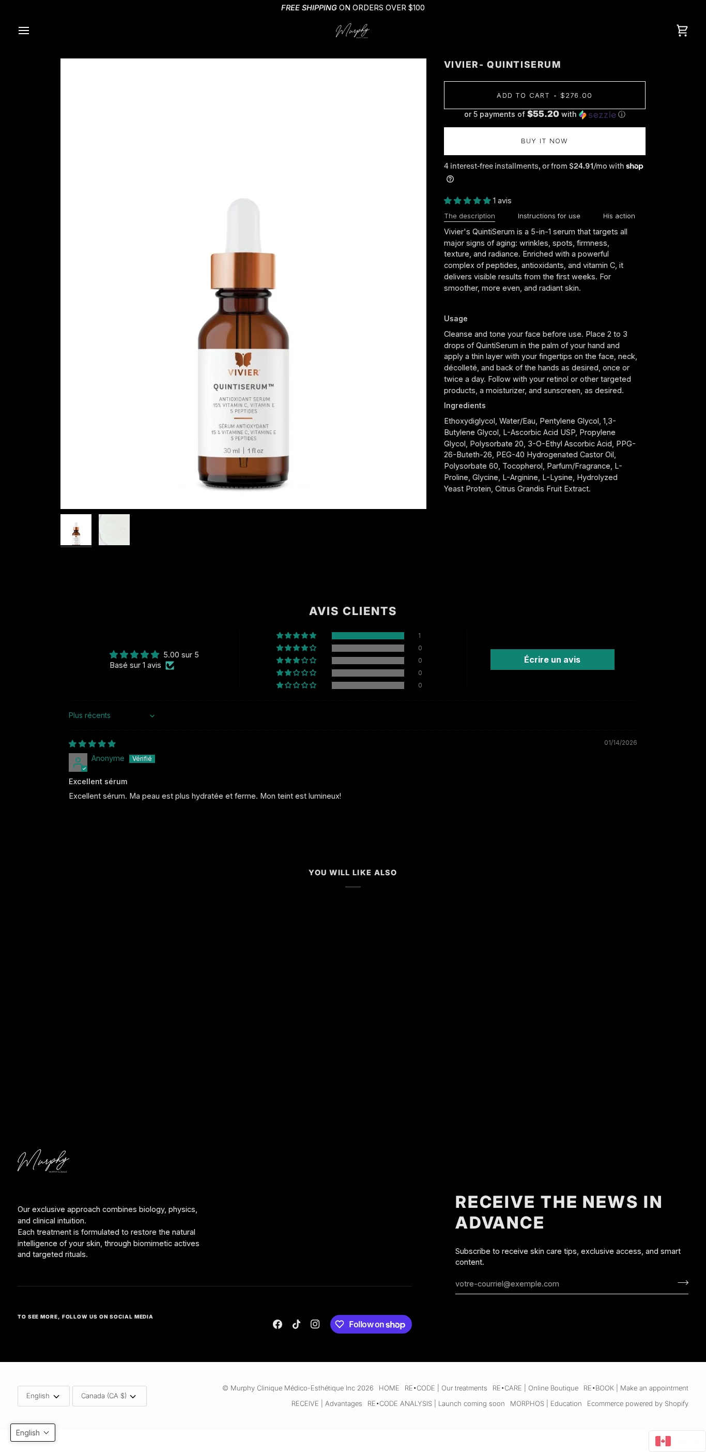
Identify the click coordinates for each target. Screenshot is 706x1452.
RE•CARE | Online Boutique (535, 1388)
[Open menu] (33, 31)
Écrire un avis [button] (552, 659)
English (38, 1395)
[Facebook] (277, 1324)
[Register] (679, 1282)
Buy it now (545, 141)
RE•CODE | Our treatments (446, 1388)
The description (469, 216)
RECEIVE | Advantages (326, 1403)
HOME (389, 1388)
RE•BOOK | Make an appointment (636, 1388)
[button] (545, 114)
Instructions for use (549, 216)
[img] (92, 743)
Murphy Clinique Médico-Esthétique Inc (293, 1388)
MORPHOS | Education (546, 1403)
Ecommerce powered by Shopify (637, 1403)
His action (619, 216)
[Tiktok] (297, 1324)
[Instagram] (315, 1324)
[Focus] (243, 283)
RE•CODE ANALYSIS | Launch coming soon (436, 1403)
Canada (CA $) (104, 1395)
